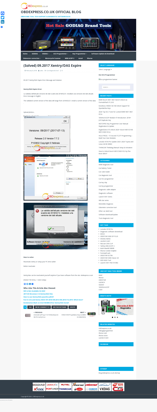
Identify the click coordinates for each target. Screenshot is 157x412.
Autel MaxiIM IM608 (107, 248)
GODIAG (35, 54)
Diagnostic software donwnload (111, 232)
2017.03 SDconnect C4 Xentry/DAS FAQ (38, 294)
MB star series (104, 200)
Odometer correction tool (108, 207)
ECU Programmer (60, 54)
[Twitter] (2, 17)
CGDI (100, 290)
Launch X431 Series (105, 197)
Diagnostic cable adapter (107, 189)
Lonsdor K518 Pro (106, 229)
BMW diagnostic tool (106, 165)
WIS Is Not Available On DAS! (34, 291)
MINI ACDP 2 (69, 58)
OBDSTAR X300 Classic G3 (109, 258)
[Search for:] (116, 87)
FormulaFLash (105, 253)
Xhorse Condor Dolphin (108, 251)
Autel (80, 58)
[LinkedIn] (2, 22)
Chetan (6, 400)
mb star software (59, 307)
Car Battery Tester (105, 168)
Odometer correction (31, 58)
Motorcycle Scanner (53, 58)
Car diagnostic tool (53, 71)
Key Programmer (79, 54)
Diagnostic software (106, 193)
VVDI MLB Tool (105, 260)
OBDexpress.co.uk (105, 328)
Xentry (72, 307)
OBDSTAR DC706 (106, 255)
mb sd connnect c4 (42, 307)
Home (25, 54)
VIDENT (101, 285)
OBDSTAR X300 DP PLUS (109, 236)
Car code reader (104, 172)
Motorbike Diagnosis (106, 204)
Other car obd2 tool (105, 211)
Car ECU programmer (106, 179)
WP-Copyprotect (10, 400)
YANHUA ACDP (104, 287)
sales (41, 71)
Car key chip (103, 182)
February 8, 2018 (31, 71)
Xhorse (89, 58)
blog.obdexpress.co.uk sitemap (109, 373)
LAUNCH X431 (105, 241)
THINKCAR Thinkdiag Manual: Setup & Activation (115, 148)
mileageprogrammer (106, 331)
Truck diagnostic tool (106, 218)
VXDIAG (45, 54)
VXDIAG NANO (105, 239)
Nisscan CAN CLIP (106, 244)
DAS (30, 307)
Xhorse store (103, 336)
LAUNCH (102, 282)
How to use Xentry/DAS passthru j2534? (38, 297)
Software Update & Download (102, 54)
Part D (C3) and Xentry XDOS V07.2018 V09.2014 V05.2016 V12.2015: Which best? (53, 300)
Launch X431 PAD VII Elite (109, 263)
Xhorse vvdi (103, 333)
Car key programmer (106, 186)
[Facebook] (2, 13)
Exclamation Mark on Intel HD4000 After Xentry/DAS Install (46, 303)
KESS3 (102, 234)
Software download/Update (108, 215)
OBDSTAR (102, 280)
